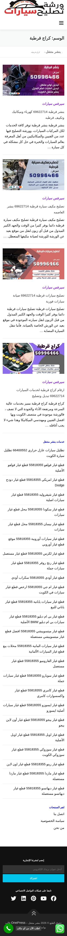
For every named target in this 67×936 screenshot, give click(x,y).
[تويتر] (13, 898)
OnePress (18, 922)
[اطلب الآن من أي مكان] (8, 928)
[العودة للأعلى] (33, 913)
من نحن (59, 828)
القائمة (61, 23)
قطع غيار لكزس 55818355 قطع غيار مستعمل (33, 553)
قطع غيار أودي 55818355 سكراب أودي (37, 577)
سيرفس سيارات (53, 103)
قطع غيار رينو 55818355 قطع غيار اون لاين (35, 764)
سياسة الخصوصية (52, 821)
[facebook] (53, 898)
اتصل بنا (59, 814)
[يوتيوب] (43, 898)
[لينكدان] (23, 898)
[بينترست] (33, 898)
